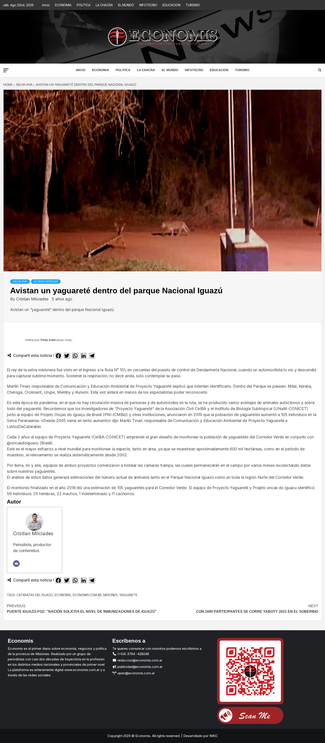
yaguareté (128, 595)
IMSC (213, 736)
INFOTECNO (148, 5)
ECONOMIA (63, 5)
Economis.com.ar (87, 595)
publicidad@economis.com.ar (139, 667)
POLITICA (83, 5)
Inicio (46, 5)
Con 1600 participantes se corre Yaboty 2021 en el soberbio (257, 609)
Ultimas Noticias (46, 281)
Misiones (110, 595)
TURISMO (193, 5)
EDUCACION (171, 5)
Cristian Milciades (33, 299)
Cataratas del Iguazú (35, 595)
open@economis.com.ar (136, 673)
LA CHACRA (104, 5)
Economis (63, 595)
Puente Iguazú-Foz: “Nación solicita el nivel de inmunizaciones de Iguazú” (82, 609)
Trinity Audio (48, 340)
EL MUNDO (126, 5)
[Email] (16, 563)
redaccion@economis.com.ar (139, 660)
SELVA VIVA (20, 281)
